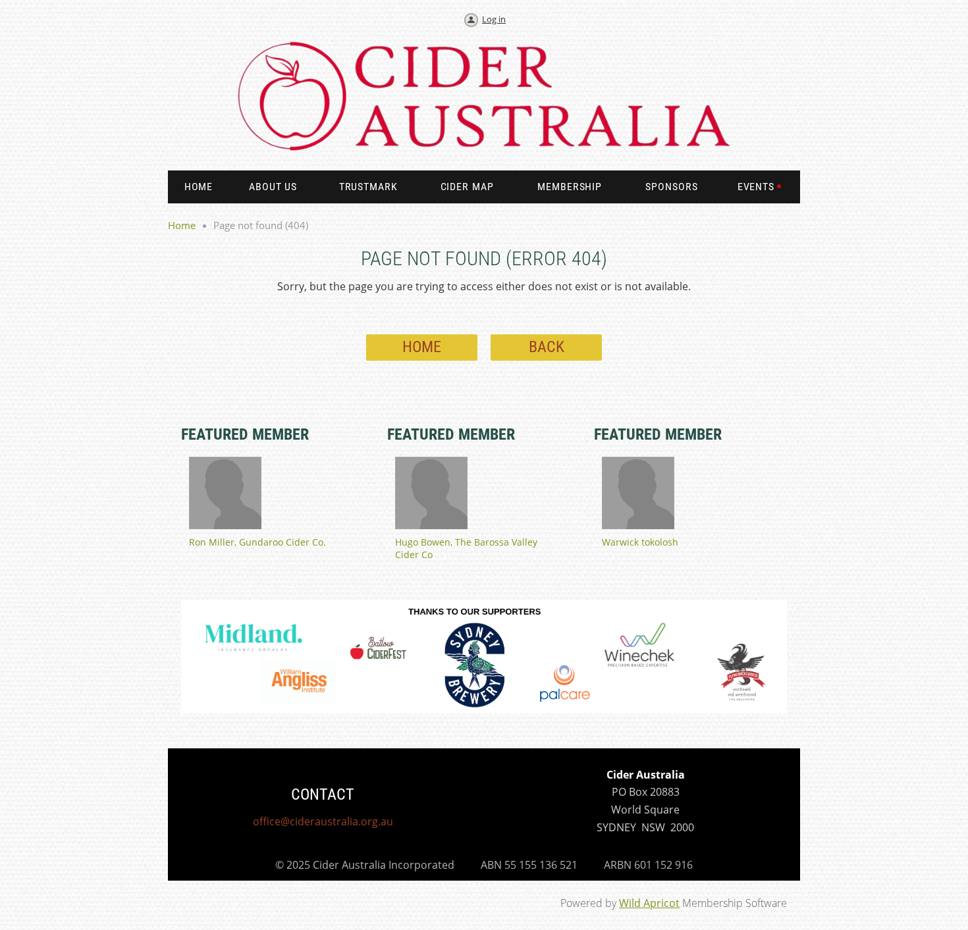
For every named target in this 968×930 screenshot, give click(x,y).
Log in (494, 19)
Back (546, 347)
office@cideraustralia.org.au (323, 821)
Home (182, 225)
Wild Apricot (649, 903)
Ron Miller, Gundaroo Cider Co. (257, 542)
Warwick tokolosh (640, 542)
